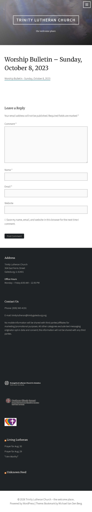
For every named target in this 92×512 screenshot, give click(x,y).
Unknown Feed (16, 472)
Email (8, 186)
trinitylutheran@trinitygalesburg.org (29, 315)
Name (8, 170)
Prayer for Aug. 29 (13, 451)
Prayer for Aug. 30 (13, 446)
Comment (11, 123)
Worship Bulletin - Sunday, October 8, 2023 (27, 78)
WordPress (28, 503)
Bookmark (49, 503)
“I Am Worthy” (11, 456)
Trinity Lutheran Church (46, 19)
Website (9, 203)
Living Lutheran (17, 439)
